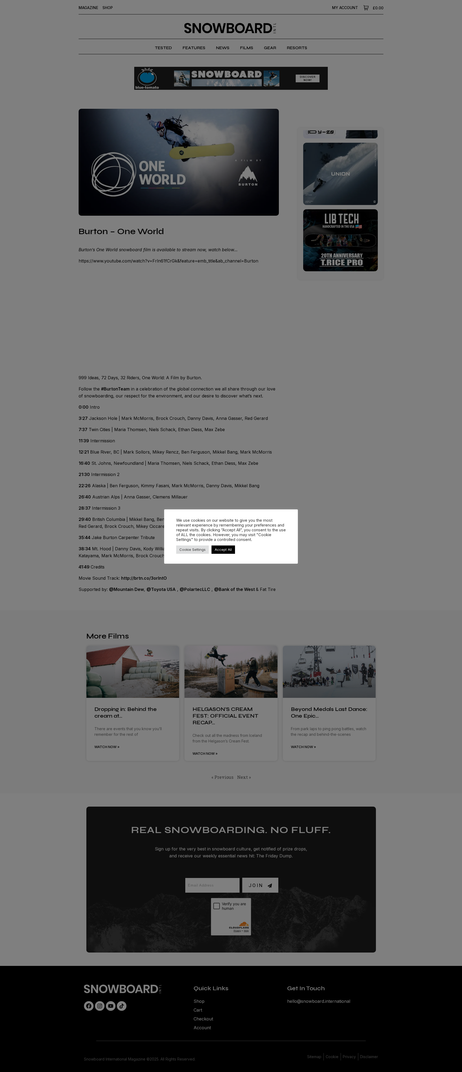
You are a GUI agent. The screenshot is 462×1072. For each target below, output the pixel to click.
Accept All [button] (223, 549)
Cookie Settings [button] (192, 549)
